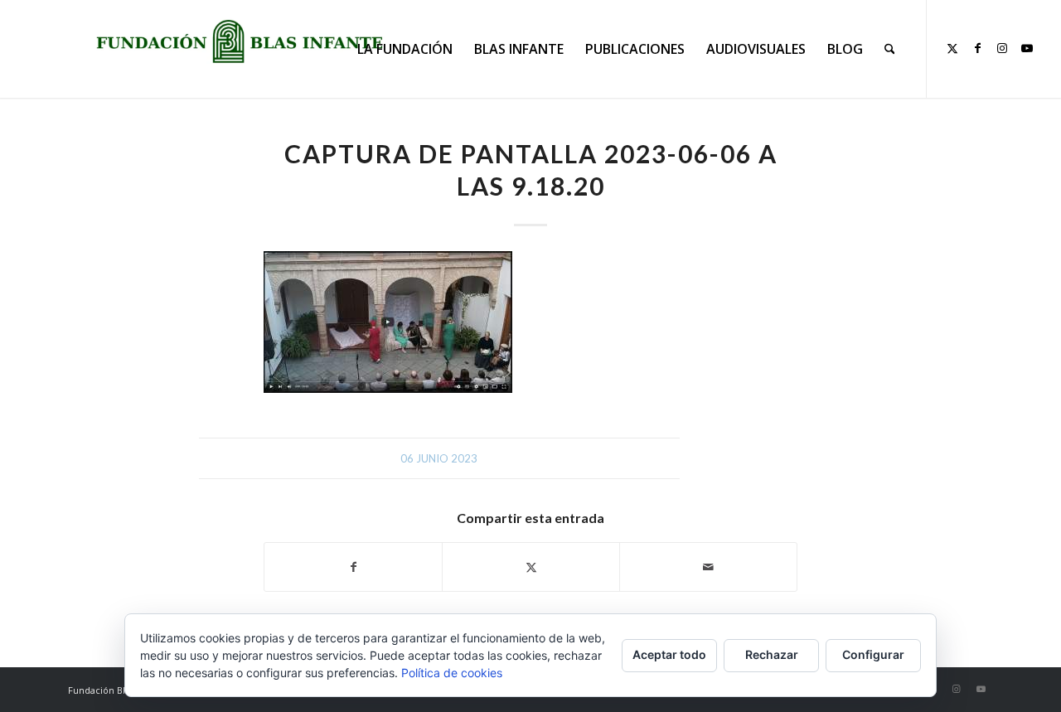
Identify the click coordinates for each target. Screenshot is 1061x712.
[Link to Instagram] (1002, 48)
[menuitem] (404, 49)
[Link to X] (952, 48)
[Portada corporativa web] (240, 41)
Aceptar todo (669, 654)
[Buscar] (890, 49)
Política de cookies (451, 673)
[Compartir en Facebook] (353, 567)
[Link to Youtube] (1027, 48)
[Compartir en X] (531, 567)
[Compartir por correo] (708, 567)
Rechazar (771, 654)
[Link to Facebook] (977, 48)
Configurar (873, 654)
